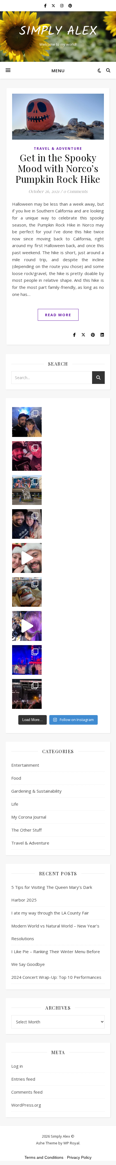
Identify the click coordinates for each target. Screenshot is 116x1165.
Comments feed (27, 1092)
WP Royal (71, 1143)
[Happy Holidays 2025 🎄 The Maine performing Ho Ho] (27, 558)
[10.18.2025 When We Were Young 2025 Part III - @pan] (27, 660)
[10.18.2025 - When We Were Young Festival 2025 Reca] (27, 626)
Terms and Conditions (43, 1157)
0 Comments (75, 191)
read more (58, 314)
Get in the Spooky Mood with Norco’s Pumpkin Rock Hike (58, 168)
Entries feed (23, 1079)
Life (14, 804)
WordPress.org (26, 1105)
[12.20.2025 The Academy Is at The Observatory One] (27, 422)
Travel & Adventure (58, 148)
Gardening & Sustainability (36, 791)
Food (16, 778)
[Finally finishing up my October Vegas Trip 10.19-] (27, 490)
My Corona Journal (28, 817)
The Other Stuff (26, 830)
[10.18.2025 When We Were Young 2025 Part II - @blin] (27, 694)
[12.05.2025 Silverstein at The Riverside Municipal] (27, 524)
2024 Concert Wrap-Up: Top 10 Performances (56, 977)
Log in (17, 1066)
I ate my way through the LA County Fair (50, 913)
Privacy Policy (79, 1157)
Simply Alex (58, 31)
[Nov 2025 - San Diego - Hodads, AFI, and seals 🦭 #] (27, 592)
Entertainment (25, 765)
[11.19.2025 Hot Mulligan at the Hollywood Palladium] (27, 456)
